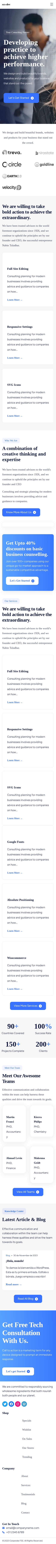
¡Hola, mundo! (15, 1261)
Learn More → (15, 300)
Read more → (14, 1284)
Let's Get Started (19, 97)
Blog (8, 1255)
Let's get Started (15, 1371)
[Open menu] (51, 4)
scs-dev (6, 4)
